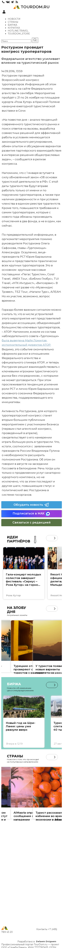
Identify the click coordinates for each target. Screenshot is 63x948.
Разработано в (36, 941)
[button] (49, 538)
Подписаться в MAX (28, 513)
